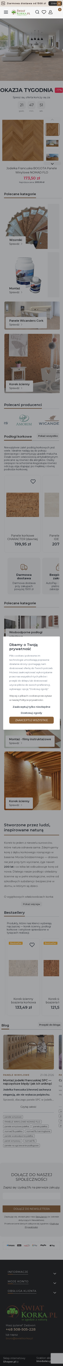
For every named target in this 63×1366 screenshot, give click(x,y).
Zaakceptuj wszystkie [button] (31, 720)
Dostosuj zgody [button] (31, 712)
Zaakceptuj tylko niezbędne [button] (31, 706)
